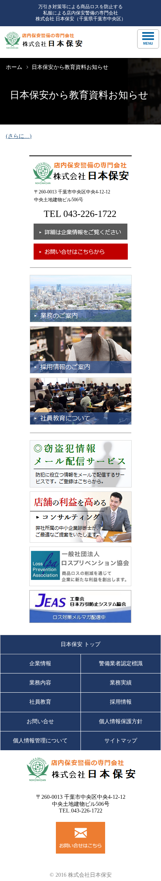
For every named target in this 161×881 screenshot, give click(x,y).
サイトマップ (120, 741)
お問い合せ (40, 721)
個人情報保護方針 (121, 721)
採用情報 (121, 702)
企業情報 (40, 663)
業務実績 (121, 683)
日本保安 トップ (80, 644)
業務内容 (40, 683)
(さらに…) (19, 136)
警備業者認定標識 (121, 663)
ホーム (14, 67)
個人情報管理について (40, 741)
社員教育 (40, 702)
